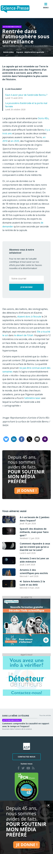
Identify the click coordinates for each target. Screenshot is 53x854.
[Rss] (33, 768)
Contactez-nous (26, 756)
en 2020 (15, 141)
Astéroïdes (8, 52)
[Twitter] (23, 768)
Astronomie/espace (12, 27)
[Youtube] (28, 768)
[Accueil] (17, 9)
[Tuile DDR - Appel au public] (26, 675)
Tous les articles (45, 715)
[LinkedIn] (14, 438)
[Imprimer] (45, 438)
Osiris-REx (43, 118)
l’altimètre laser (32, 398)
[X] (29, 438)
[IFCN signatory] (26, 787)
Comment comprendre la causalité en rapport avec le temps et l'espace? (25, 725)
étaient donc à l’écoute (29, 316)
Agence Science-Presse (12, 46)
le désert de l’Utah (23, 335)
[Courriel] (37, 438)
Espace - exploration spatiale (30, 52)
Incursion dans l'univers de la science (17, 729)
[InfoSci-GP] (26, 622)
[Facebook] (21, 438)
